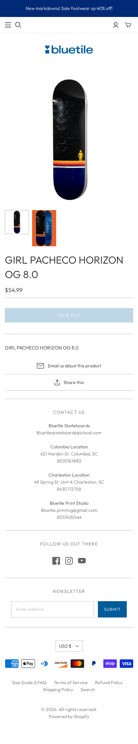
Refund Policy (109, 682)
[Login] (115, 25)
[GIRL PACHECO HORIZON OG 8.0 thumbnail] (17, 222)
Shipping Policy (58, 689)
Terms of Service (71, 682)
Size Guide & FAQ (29, 682)
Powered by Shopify (69, 716)
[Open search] (18, 25)
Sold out (69, 315)
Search (88, 689)
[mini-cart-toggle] (128, 25)
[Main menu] (8, 25)
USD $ (65, 646)
